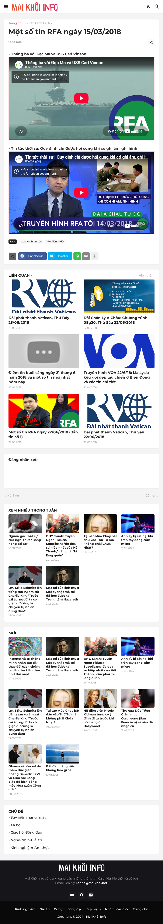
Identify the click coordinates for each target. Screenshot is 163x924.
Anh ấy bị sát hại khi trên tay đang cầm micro (137, 540)
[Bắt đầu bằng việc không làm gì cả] (62, 754)
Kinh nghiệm (25, 909)
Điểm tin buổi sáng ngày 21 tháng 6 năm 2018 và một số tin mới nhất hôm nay (41, 377)
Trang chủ (15, 23)
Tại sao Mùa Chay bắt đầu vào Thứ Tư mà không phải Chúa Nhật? (100, 542)
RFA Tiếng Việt (54, 241)
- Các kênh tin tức (40, 23)
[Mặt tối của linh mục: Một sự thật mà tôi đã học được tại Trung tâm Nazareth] (62, 575)
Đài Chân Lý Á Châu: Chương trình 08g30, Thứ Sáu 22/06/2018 (116, 320)
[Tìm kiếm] (157, 6)
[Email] (86, 256)
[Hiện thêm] (94, 256)
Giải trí (45, 909)
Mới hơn (13, 495)
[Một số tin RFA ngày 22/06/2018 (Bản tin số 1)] (43, 411)
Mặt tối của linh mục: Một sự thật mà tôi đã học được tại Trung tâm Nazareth (62, 593)
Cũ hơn (151, 495)
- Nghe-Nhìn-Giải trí (25, 840)
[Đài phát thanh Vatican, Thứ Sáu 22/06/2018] (119, 411)
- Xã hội (14, 825)
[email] (90, 895)
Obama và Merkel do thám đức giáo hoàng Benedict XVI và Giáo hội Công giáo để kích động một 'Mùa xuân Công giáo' (24, 777)
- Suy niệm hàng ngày (27, 817)
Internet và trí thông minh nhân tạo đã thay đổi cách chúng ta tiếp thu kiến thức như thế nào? (24, 666)
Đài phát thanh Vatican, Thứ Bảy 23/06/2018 (38, 320)
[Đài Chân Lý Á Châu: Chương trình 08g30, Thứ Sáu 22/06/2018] (119, 296)
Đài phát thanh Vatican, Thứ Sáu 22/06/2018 (114, 434)
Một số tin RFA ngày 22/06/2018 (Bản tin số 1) (43, 434)
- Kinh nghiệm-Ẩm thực (28, 848)
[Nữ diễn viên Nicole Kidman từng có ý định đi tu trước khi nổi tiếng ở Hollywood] (100, 698)
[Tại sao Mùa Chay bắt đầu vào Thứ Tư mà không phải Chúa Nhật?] (100, 523)
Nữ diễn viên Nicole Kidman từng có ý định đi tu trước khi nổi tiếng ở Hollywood (99, 718)
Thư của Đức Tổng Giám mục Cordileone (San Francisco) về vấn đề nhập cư (137, 718)
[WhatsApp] (77, 256)
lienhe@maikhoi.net (91, 883)
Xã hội (58, 909)
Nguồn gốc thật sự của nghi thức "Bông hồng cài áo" (24, 540)
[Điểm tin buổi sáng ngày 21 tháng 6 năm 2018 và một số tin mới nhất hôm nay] (43, 351)
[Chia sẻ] (151, 42)
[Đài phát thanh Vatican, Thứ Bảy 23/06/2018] (43, 296)
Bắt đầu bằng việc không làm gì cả (60, 768)
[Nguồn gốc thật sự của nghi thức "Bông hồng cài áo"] (25, 523)
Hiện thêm (147, 275)
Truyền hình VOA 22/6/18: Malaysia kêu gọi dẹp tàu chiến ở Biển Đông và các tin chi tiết (117, 377)
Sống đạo (74, 909)
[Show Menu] (6, 6)
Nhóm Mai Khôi (117, 909)
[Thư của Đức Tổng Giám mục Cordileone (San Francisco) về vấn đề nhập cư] (138, 698)
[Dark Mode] (149, 6)
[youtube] (72, 895)
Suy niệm (93, 909)
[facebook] (81, 895)
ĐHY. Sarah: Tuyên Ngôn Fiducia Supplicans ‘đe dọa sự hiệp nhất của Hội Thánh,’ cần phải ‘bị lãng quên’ (62, 545)
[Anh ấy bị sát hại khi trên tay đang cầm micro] (138, 523)
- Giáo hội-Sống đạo (25, 832)
